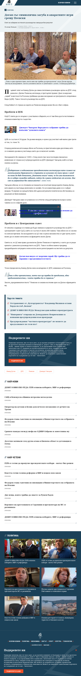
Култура (58, 641)
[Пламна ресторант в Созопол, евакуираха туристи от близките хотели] (58, 606)
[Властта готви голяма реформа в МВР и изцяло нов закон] (22, 606)
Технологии (67, 641)
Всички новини (64, 3)
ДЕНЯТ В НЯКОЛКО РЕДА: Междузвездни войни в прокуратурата (41, 310)
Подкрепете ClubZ (14, 671)
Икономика (35, 641)
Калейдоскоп (37, 645)
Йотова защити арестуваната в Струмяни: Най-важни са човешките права (57, 590)
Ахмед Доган (11, 371)
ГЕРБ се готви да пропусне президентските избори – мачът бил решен (58, 561)
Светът (44, 641)
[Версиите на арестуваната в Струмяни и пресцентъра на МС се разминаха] (22, 577)
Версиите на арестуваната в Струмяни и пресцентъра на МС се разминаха (20, 590)
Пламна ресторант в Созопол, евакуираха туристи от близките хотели (57, 619)
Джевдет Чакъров (46, 371)
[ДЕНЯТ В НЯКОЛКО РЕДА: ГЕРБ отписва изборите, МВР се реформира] (22, 549)
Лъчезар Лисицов (10, 27)
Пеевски (31, 371)
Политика (10, 10)
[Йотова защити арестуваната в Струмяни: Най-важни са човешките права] (58, 577)
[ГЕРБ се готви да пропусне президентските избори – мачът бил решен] (58, 549)
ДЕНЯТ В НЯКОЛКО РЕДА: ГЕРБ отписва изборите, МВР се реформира (20, 561)
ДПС (22, 371)
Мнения (46, 645)
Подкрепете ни (17, 361)
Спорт (51, 641)
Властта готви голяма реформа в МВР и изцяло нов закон (20, 619)
